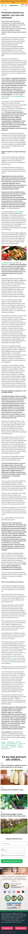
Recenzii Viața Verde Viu (21, 876)
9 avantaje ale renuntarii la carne (12, 790)
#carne (3, 743)
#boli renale (10, 742)
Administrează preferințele (8, 932)
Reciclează (14, 879)
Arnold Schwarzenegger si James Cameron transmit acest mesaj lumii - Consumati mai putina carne (13, 815)
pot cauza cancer (15, 658)
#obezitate (13, 747)
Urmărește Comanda (8, 878)
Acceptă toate (7, 928)
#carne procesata (12, 743)
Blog (6, 9)
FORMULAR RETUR (11, 876)
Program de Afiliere (6, 879)
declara (18, 110)
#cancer (18, 742)
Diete (2, 763)
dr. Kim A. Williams (18, 211)
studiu (5, 481)
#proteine (20, 747)
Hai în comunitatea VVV (19, 878)
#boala (3, 742)
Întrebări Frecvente (22, 879)
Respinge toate (20, 928)
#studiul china (5, 748)
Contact (14, 881)
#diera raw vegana (10, 745)
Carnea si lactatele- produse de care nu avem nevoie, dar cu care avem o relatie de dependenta (14, 766)
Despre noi (3, 876)
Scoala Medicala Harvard (8, 262)
